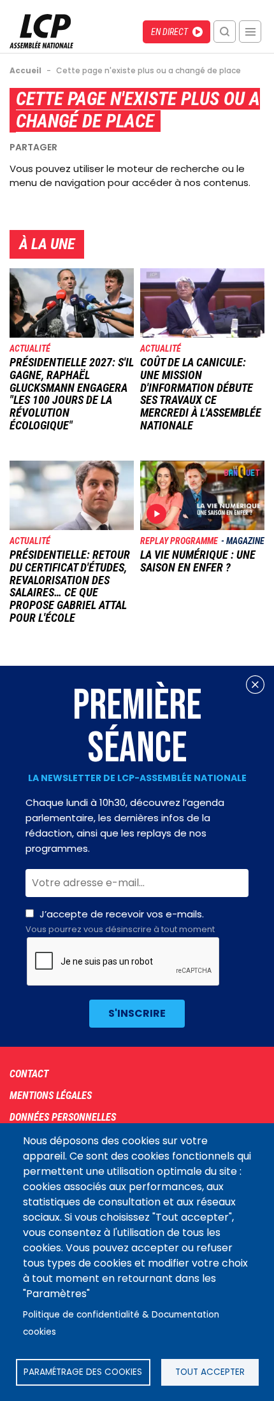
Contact (29, 1074)
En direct (169, 32)
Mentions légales (51, 1095)
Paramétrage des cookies (83, 1372)
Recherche (224, 31)
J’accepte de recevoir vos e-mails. (120, 921)
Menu (250, 31)
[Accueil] (41, 45)
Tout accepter (210, 1372)
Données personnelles (63, 1117)
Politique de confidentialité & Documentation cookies (121, 1323)
